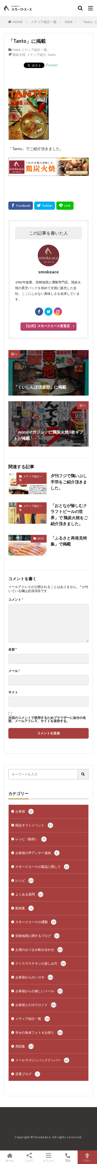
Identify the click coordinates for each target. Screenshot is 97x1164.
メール (14, 670)
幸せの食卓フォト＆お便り (39, 1032)
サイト (13, 692)
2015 (40, 538)
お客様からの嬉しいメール (39, 991)
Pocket (52, 65)
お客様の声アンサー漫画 (36, 853)
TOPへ (87, 1160)
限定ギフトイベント (33, 825)
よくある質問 (29, 894)
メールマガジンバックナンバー (41, 1060)
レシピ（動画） (30, 839)
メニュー (48, 1160)
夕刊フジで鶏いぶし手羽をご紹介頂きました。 (69, 481)
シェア (29, 1160)
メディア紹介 (36, 55)
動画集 (23, 908)
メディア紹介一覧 (44, 22)
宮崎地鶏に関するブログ (36, 936)
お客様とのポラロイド (35, 1005)
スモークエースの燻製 (35, 922)
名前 (12, 649)
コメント (15, 599)
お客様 (24, 811)
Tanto (51, 55)
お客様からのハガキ (34, 977)
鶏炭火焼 (18, 55)
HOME (18, 22)
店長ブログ (26, 1074)
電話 (68, 1160)
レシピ (24, 880)
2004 (68, 22)
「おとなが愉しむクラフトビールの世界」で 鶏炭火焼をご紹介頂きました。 (69, 514)
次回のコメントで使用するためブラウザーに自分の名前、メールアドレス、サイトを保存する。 (47, 719)
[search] (83, 774)
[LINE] (65, 206)
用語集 (24, 1046)
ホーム (10, 1160)
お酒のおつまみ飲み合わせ (39, 950)
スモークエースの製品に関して (41, 867)
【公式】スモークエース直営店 (47, 326)
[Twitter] (44, 206)
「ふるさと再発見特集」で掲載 (69, 541)
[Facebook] (20, 206)
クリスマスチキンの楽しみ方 (40, 963)
